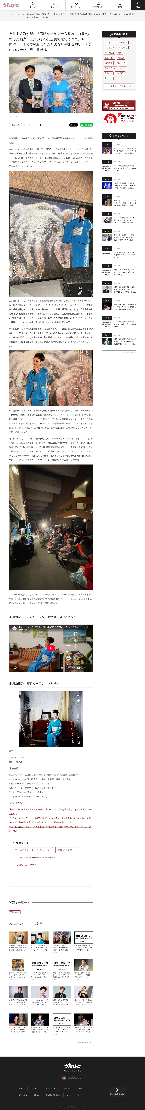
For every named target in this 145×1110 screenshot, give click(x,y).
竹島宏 (121, 58)
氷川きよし (109, 42)
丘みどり (108, 73)
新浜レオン (109, 58)
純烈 (120, 53)
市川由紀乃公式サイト (67, 850)
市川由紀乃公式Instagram (25, 865)
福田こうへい (110, 68)
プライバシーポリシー (74, 1095)
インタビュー (50, 1088)
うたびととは (23, 1095)
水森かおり (109, 48)
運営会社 (36, 1095)
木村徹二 (120, 73)
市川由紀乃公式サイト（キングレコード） (32, 850)
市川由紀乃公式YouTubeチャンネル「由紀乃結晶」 (36, 857)
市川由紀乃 (14, 912)
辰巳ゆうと (122, 42)
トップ (11, 14)
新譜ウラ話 (67, 1088)
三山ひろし (122, 48)
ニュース (20, 14)
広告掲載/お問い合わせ (53, 1095)
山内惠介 (108, 63)
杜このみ (108, 78)
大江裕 (123, 68)
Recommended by (83, 1042)
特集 (81, 1088)
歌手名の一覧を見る (119, 86)
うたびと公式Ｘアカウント (118, 1094)
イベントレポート (34, 125)
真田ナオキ (121, 63)
